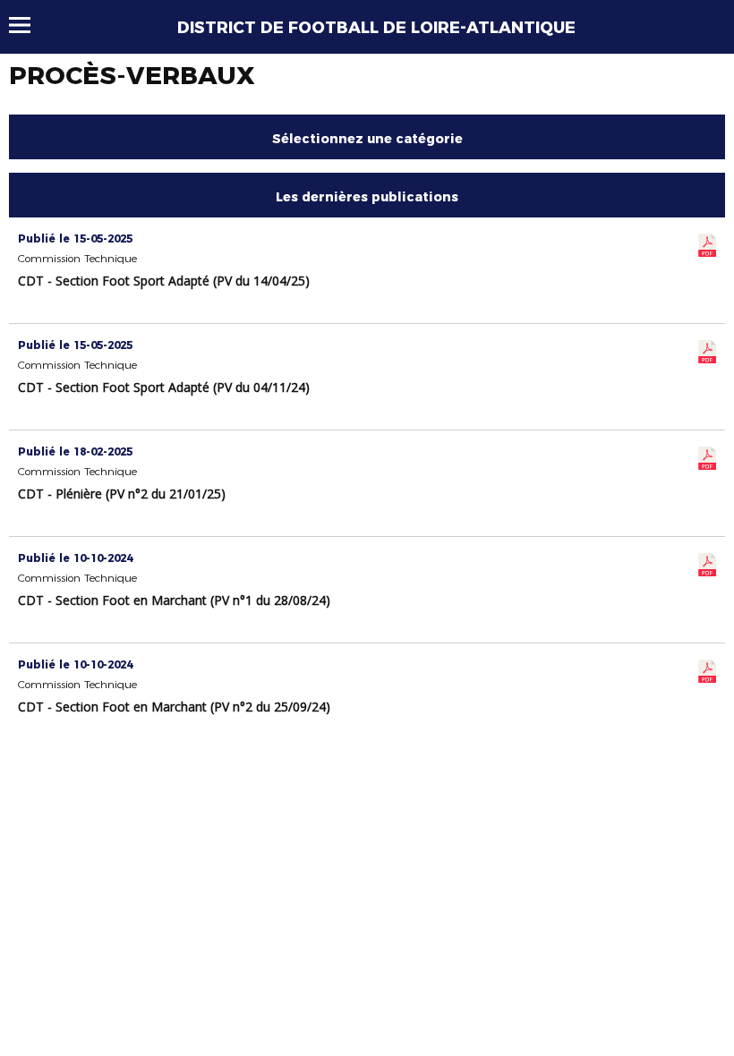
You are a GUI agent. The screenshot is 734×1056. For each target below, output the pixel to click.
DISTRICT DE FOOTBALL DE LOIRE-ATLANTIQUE (376, 28)
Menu (28, 25)
